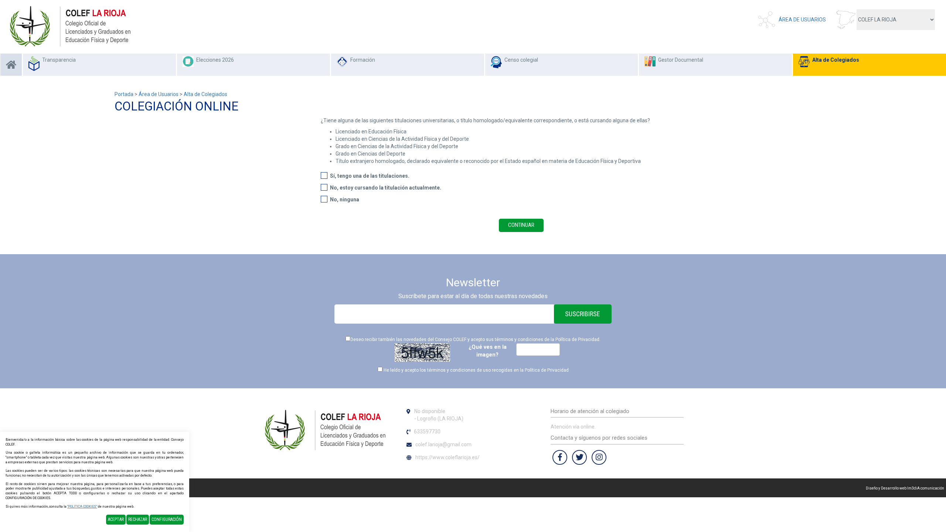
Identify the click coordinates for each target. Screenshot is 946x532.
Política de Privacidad (577, 339)
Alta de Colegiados (835, 60)
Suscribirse (582, 314)
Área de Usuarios (802, 20)
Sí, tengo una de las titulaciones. (369, 176)
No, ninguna (344, 199)
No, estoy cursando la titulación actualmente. (385, 188)
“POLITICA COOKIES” (82, 506)
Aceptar (116, 519)
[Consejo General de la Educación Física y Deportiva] (70, 26)
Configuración (167, 519)
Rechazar (137, 519)
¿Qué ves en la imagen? (488, 351)
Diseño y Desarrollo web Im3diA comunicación (905, 488)
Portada (124, 94)
